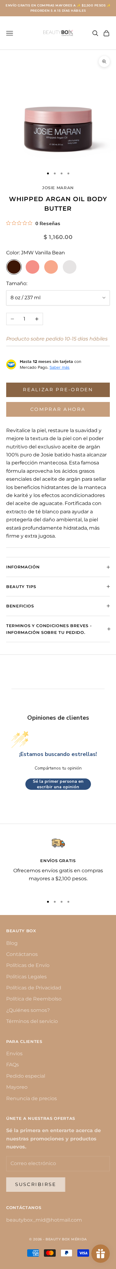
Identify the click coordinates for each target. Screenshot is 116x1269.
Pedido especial (25, 1076)
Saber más (59, 367)
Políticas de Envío (27, 965)
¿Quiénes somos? (28, 1010)
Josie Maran (58, 187)
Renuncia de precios (31, 1098)
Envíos (14, 1053)
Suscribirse (35, 1184)
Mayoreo (17, 1087)
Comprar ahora (57, 409)
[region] (58, 863)
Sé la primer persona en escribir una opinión (58, 784)
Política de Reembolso (34, 999)
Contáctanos (22, 954)
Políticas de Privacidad (33, 988)
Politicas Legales (26, 977)
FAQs (12, 1065)
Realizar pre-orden (58, 389)
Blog (12, 943)
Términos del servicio (32, 1021)
